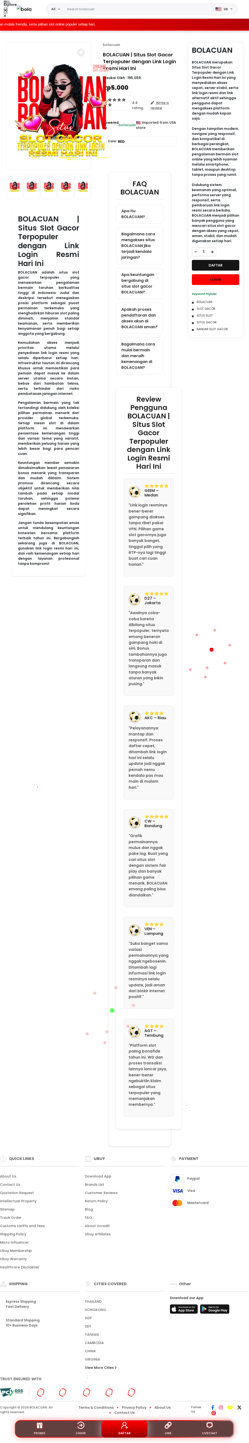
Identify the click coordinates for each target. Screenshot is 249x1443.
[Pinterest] (213, 1413)
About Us (8, 1176)
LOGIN (215, 279)
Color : (116, 141)
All (53, 9)
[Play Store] (214, 1310)
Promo (39, 1433)
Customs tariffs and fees (22, 1225)
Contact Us (10, 1184)
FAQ (88, 1217)
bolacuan (111, 44)
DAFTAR (215, 265)
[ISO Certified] (89, 1392)
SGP (88, 1318)
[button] (81, 52)
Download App (98, 1176)
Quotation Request (17, 1192)
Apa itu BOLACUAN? (133, 214)
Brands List (94, 1184)
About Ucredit (97, 1225)
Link (168, 1433)
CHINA (90, 1351)
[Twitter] (239, 1408)
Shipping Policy (13, 1234)
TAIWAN (92, 1334)
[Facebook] (212, 1408)
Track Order (11, 1217)
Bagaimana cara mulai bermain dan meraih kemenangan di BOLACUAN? (138, 355)
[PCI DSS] (11, 1392)
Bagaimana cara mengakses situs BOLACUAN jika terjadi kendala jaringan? (138, 245)
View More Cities (100, 1367)
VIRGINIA (92, 1359)
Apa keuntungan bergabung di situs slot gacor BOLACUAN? (137, 283)
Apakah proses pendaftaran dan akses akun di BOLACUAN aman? (139, 318)
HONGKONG (95, 1309)
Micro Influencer (14, 1242)
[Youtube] (230, 1408)
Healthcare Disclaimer (19, 1267)
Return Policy (96, 1201)
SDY (88, 1326)
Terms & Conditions (96, 1407)
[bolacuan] (24, 9)
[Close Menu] (5, 10)
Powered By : (111, 125)
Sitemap (7, 1209)
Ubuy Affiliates (98, 1234)
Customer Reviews (101, 1192)
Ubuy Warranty (13, 1259)
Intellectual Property (18, 1201)
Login (81, 1433)
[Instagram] (221, 1408)
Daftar (124, 1433)
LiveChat (209, 1433)
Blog (89, 1209)
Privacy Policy (134, 1407)
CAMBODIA (94, 1342)
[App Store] (184, 1310)
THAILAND (93, 1301)
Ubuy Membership (16, 1250)
